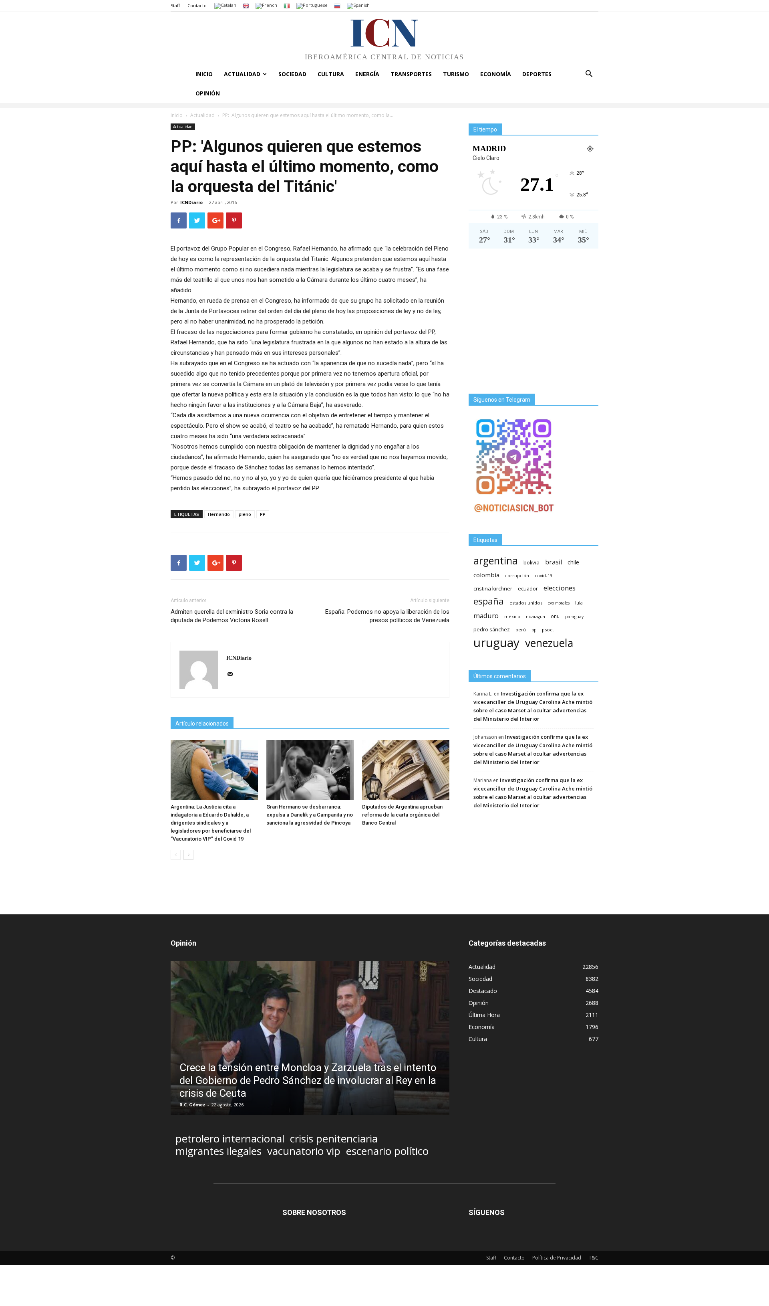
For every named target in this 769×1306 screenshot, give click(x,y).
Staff (175, 5)
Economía (495, 74)
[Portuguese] (312, 5)
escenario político (387, 1151)
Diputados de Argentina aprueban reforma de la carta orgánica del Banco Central (402, 815)
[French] (266, 5)
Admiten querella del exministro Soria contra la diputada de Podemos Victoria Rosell (232, 616)
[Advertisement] (533, 324)
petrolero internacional (229, 1138)
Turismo (456, 74)
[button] (588, 75)
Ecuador (528, 588)
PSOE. (548, 630)
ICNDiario (191, 202)
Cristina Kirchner (492, 588)
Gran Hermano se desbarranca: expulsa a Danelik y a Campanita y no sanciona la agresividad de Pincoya (309, 815)
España (488, 601)
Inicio (204, 74)
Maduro (486, 615)
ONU (555, 616)
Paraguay (574, 616)
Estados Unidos (525, 603)
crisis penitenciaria (334, 1138)
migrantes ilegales (218, 1151)
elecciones (560, 588)
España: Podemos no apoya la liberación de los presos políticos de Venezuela (387, 616)
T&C (593, 1257)
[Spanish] (358, 5)
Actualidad (242, 74)
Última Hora (484, 1015)
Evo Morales (559, 603)
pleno (245, 514)
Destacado (483, 991)
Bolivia (531, 562)
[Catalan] (225, 5)
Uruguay (496, 642)
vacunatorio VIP (303, 1151)
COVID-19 (543, 575)
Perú (520, 630)
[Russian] (337, 5)
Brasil (553, 562)
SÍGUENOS (487, 1212)
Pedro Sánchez (491, 629)
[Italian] (287, 5)
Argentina (495, 560)
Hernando (219, 514)
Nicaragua (535, 616)
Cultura (331, 74)
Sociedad (292, 74)
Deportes (537, 74)
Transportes (411, 74)
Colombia (486, 575)
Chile (573, 562)
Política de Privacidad (556, 1257)
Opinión (207, 93)
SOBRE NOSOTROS (314, 1212)
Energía (367, 74)
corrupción (517, 575)
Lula (579, 603)
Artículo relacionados (202, 723)
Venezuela (549, 643)
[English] (246, 5)
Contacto (197, 5)
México (512, 616)
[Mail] (233, 674)
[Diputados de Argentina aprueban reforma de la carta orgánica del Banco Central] (405, 770)
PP (263, 514)
